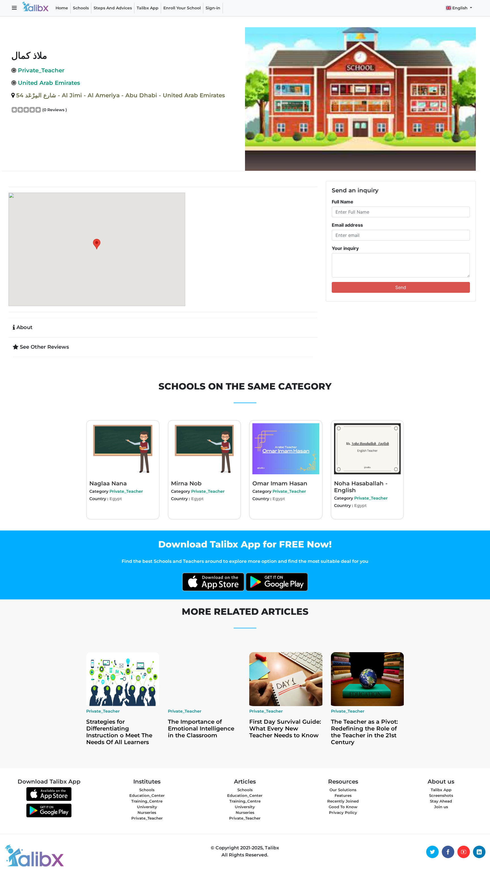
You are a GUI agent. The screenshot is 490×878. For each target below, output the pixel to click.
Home (62, 7)
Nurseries (147, 812)
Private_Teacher (126, 491)
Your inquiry (345, 248)
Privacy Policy (343, 812)
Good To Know (343, 807)
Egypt (115, 498)
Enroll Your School (182, 7)
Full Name (342, 202)
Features (343, 795)
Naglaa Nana (108, 483)
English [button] (460, 7)
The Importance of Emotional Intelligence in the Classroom (201, 728)
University (147, 807)
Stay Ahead (441, 801)
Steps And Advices (114, 7)
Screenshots (441, 795)
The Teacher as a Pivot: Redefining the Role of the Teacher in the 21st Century (364, 732)
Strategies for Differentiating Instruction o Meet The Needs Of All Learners (119, 732)
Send (400, 287)
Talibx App (148, 7)
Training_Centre (146, 801)
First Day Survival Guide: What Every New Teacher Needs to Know (285, 728)
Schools (81, 7)
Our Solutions (343, 790)
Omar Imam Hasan (279, 483)
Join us (441, 807)
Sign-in (213, 7)
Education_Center (147, 795)
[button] (14, 8)
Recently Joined (343, 801)
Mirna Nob (186, 483)
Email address (347, 225)
